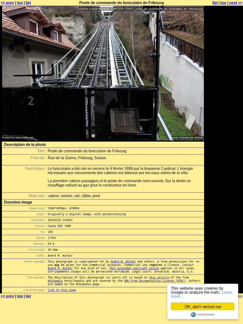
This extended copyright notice (134, 268)
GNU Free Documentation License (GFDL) (155, 280)
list (28, 3)
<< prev (7, 3)
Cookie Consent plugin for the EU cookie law (203, 314)
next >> (235, 3)
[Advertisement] (224, 117)
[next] (103, 139)
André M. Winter (123, 261)
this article (159, 277)
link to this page (62, 290)
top (20, 3)
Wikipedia (55, 280)
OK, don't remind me (203, 306)
